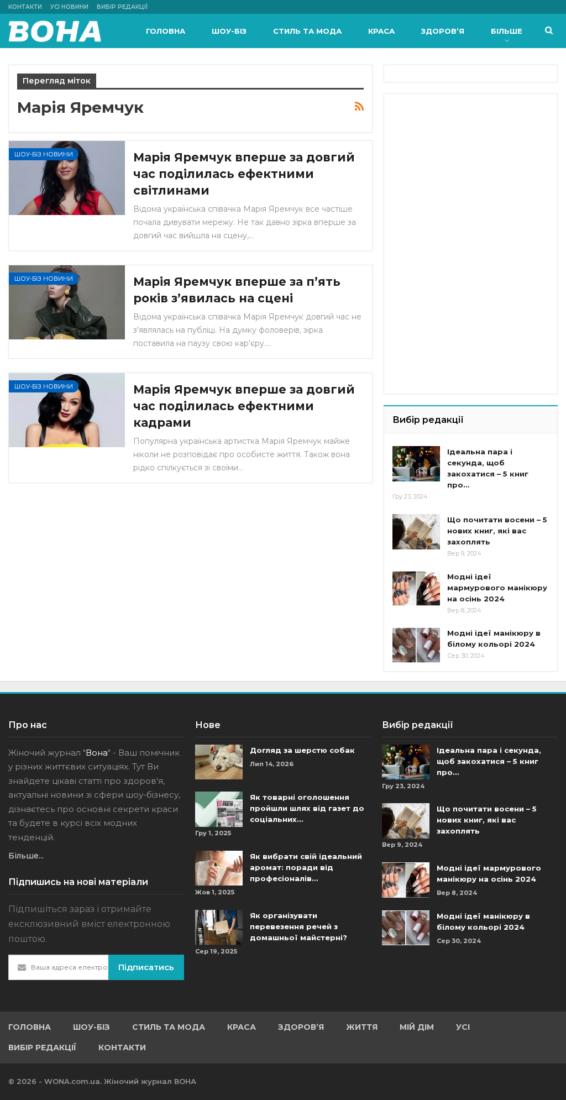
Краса (381, 31)
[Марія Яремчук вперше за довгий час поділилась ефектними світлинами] (67, 178)
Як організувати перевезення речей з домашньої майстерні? (298, 926)
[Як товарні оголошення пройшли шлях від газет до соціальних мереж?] (219, 809)
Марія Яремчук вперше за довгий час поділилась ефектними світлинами (244, 173)
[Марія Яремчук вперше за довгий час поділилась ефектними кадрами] (67, 410)
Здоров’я (442, 31)
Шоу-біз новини (43, 154)
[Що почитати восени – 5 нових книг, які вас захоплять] (416, 531)
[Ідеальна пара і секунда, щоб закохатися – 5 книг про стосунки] (416, 463)
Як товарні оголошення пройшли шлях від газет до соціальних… (307, 808)
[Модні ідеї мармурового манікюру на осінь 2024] (416, 588)
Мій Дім (417, 1027)
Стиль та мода (307, 31)
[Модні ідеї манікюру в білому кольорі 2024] (416, 645)
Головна (165, 31)
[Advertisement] (475, 171)
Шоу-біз (229, 31)
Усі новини (69, 7)
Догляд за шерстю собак (302, 750)
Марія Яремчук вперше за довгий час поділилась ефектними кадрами (244, 406)
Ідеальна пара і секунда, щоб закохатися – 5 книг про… (489, 761)
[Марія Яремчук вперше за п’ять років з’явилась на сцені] (67, 302)
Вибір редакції (122, 7)
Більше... (26, 856)
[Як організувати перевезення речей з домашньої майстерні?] (219, 927)
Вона (97, 752)
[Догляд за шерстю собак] (219, 762)
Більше (506, 31)
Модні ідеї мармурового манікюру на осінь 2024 (497, 587)
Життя (362, 1027)
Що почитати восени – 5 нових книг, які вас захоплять (497, 530)
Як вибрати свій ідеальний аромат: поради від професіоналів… (306, 867)
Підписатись (146, 967)
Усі (463, 1027)
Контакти (25, 7)
